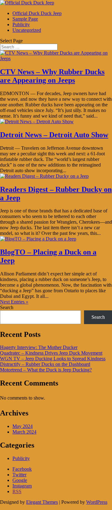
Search (6, 307)
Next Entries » (14, 301)
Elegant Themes (42, 502)
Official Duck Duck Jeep (37, 13)
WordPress (96, 502)
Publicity (21, 24)
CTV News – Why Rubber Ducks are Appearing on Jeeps (52, 76)
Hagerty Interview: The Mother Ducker (38, 347)
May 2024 (22, 426)
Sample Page (25, 19)
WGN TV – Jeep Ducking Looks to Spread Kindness (52, 358)
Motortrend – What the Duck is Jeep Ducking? (46, 369)
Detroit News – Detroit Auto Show (54, 135)
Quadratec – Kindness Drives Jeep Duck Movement (51, 353)
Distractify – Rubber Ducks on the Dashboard (45, 364)
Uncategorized (26, 30)
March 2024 (24, 432)
